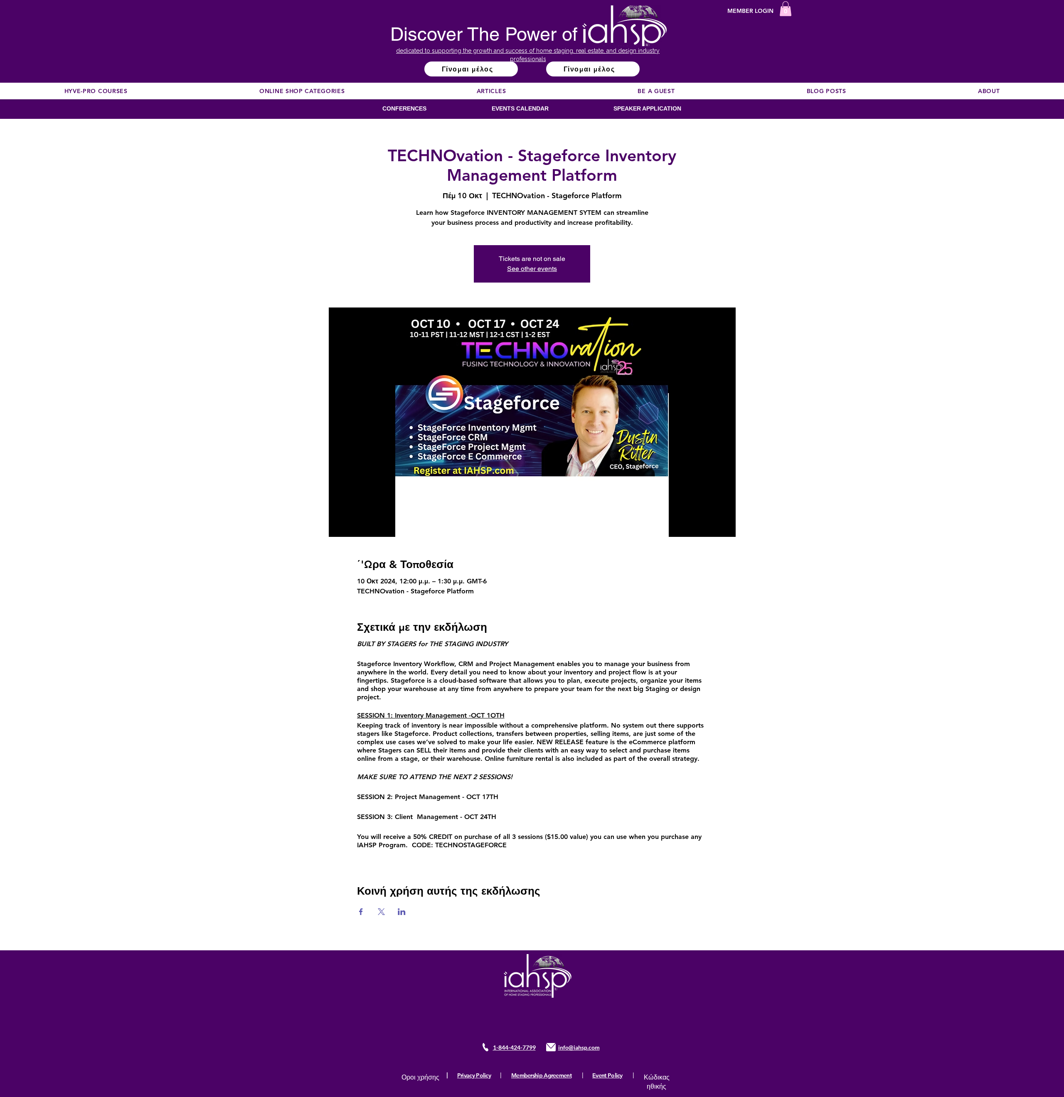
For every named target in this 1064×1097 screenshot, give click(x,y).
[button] (785, 8)
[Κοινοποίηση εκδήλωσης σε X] (381, 911)
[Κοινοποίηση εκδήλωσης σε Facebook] (361, 911)
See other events (532, 269)
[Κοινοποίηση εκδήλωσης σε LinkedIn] (402, 911)
